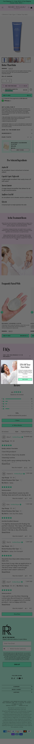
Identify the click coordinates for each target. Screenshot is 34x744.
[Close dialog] (32, 360)
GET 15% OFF (25, 379)
